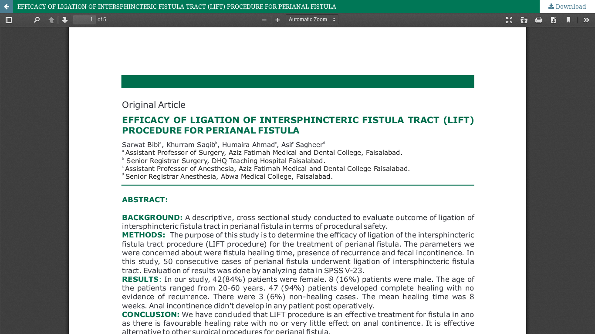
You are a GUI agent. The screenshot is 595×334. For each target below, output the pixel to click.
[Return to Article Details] (6, 6)
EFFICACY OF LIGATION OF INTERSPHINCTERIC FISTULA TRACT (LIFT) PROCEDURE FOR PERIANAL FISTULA (176, 6)
